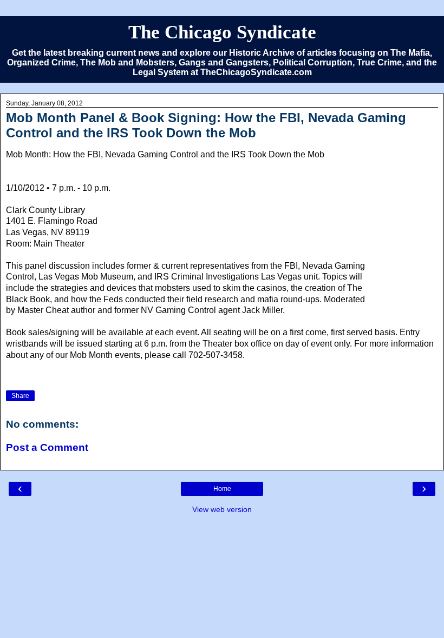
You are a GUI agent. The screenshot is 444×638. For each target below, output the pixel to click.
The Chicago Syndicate (222, 32)
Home (222, 489)
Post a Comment (47, 447)
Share (20, 396)
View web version (222, 509)
